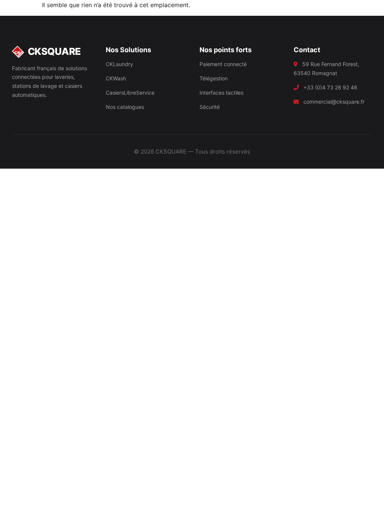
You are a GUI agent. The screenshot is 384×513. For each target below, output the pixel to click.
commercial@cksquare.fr (333, 101)
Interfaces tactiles (221, 92)
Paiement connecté (223, 64)
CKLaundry (119, 64)
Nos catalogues (125, 107)
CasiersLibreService (130, 92)
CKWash (116, 78)
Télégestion (214, 78)
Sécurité (210, 107)
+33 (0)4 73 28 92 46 (330, 87)
